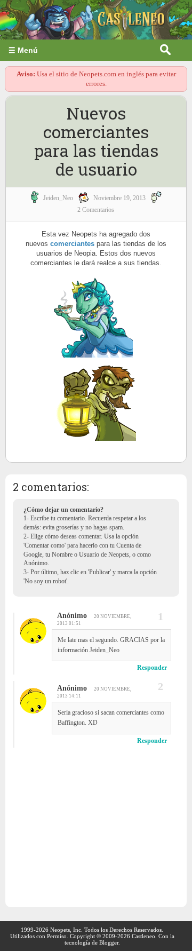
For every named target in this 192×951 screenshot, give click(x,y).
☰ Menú (23, 50)
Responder (152, 667)
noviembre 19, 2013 (119, 198)
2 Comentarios (95, 209)
